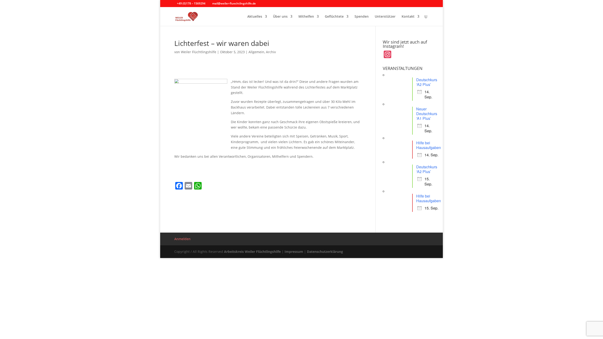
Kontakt (408, 17)
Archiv (271, 52)
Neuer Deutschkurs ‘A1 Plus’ (426, 113)
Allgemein (256, 52)
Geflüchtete (334, 17)
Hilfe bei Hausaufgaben (428, 145)
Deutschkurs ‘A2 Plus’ (426, 82)
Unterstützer (385, 17)
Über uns (280, 17)
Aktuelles (254, 17)
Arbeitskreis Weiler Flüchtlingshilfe (252, 251)
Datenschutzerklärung (325, 251)
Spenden (361, 17)
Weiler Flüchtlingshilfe (198, 52)
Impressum (294, 251)
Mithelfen (306, 17)
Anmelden (182, 239)
